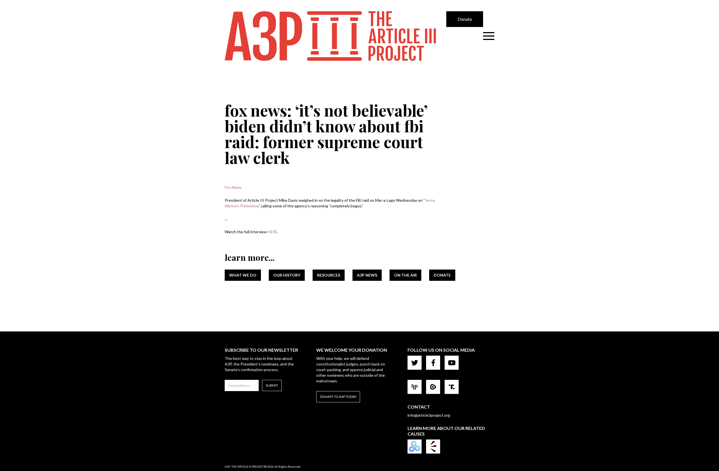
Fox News (233, 187)
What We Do (242, 275)
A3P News (367, 275)
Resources (328, 275)
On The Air (405, 275)
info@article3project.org (429, 415)
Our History (286, 275)
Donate (465, 19)
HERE (272, 231)
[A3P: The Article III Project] (335, 36)
